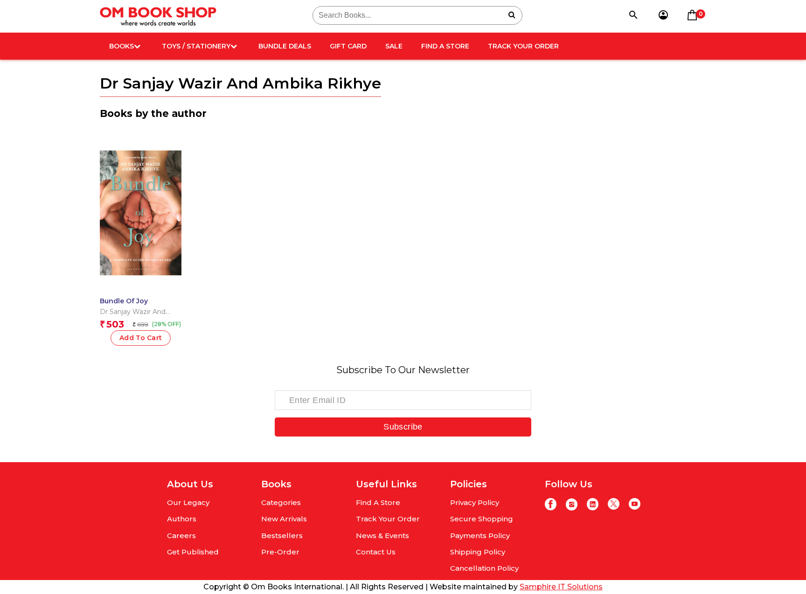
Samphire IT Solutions (561, 586)
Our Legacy (188, 502)
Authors (181, 518)
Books (121, 46)
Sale (394, 46)
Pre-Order (280, 551)
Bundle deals (284, 46)
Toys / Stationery (196, 46)
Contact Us (376, 551)
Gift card (348, 46)
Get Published (193, 551)
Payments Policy (480, 535)
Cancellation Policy (484, 568)
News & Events (382, 535)
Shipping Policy (477, 551)
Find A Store (445, 46)
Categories (281, 502)
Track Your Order (523, 46)
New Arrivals (284, 518)
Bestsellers (282, 535)
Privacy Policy (474, 502)
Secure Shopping (481, 518)
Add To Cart (140, 338)
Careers (181, 535)
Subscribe (402, 426)
